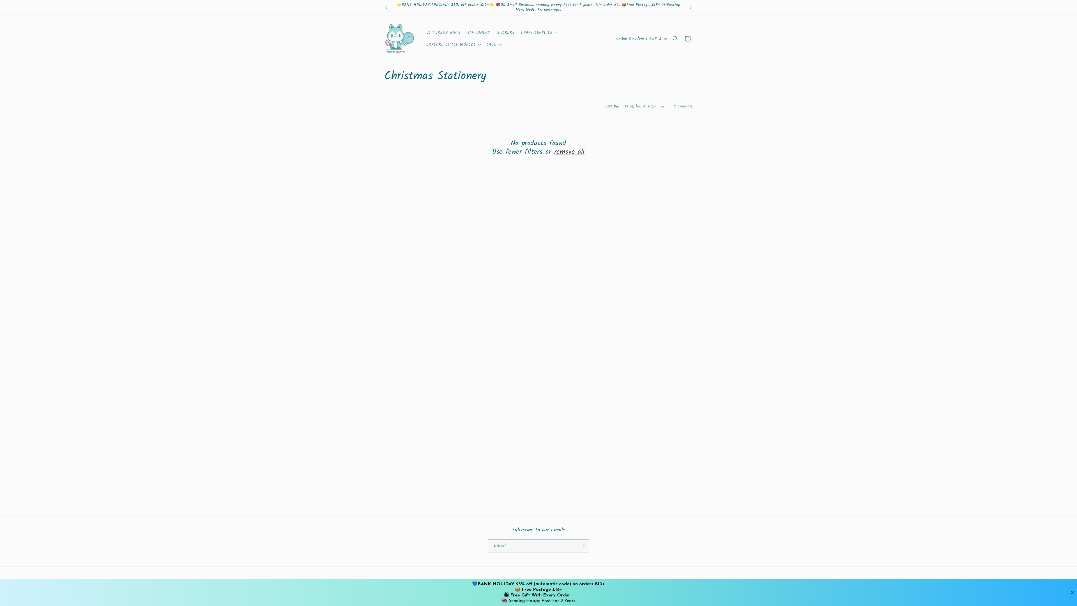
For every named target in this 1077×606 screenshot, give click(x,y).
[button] (538, 32)
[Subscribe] (582, 545)
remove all (569, 152)
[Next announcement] (691, 7)
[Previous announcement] (386, 7)
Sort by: (612, 106)
